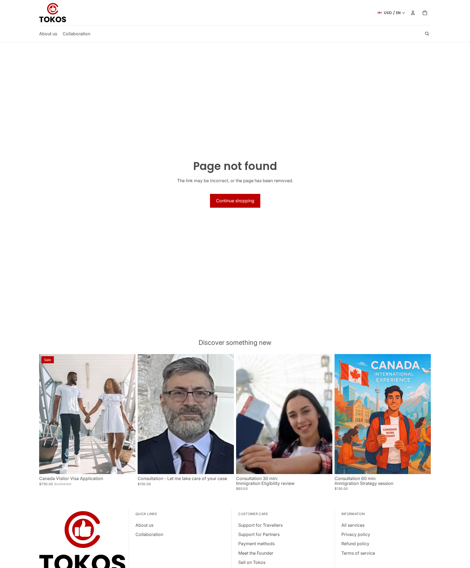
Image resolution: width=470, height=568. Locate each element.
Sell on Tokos (251, 562)
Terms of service (358, 553)
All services (352, 525)
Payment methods (256, 543)
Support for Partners (259, 534)
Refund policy (355, 543)
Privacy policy (355, 534)
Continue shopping (235, 200)
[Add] (127, 466)
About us (144, 525)
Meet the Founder (255, 553)
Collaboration (149, 534)
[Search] (427, 34)
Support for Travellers (260, 525)
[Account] (413, 13)
